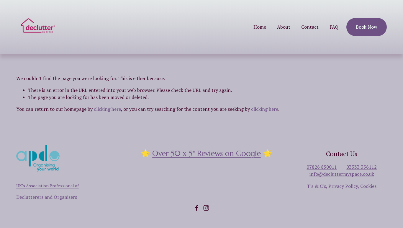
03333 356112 (361, 167)
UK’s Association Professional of (47, 185)
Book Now (366, 27)
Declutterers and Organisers (46, 197)
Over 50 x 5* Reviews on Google (206, 153)
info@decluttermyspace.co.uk (341, 174)
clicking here (107, 109)
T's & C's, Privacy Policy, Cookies (341, 186)
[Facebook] (197, 208)
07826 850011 (322, 167)
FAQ (334, 27)
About (283, 27)
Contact (310, 27)
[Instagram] (206, 208)
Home (259, 27)
